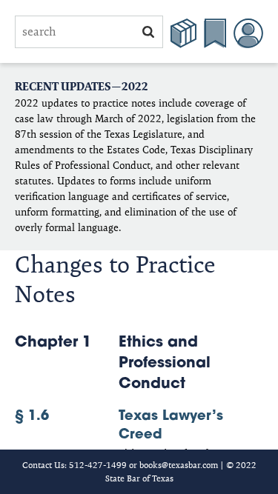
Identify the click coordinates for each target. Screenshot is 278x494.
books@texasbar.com (178, 464)
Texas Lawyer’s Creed (119, 426)
